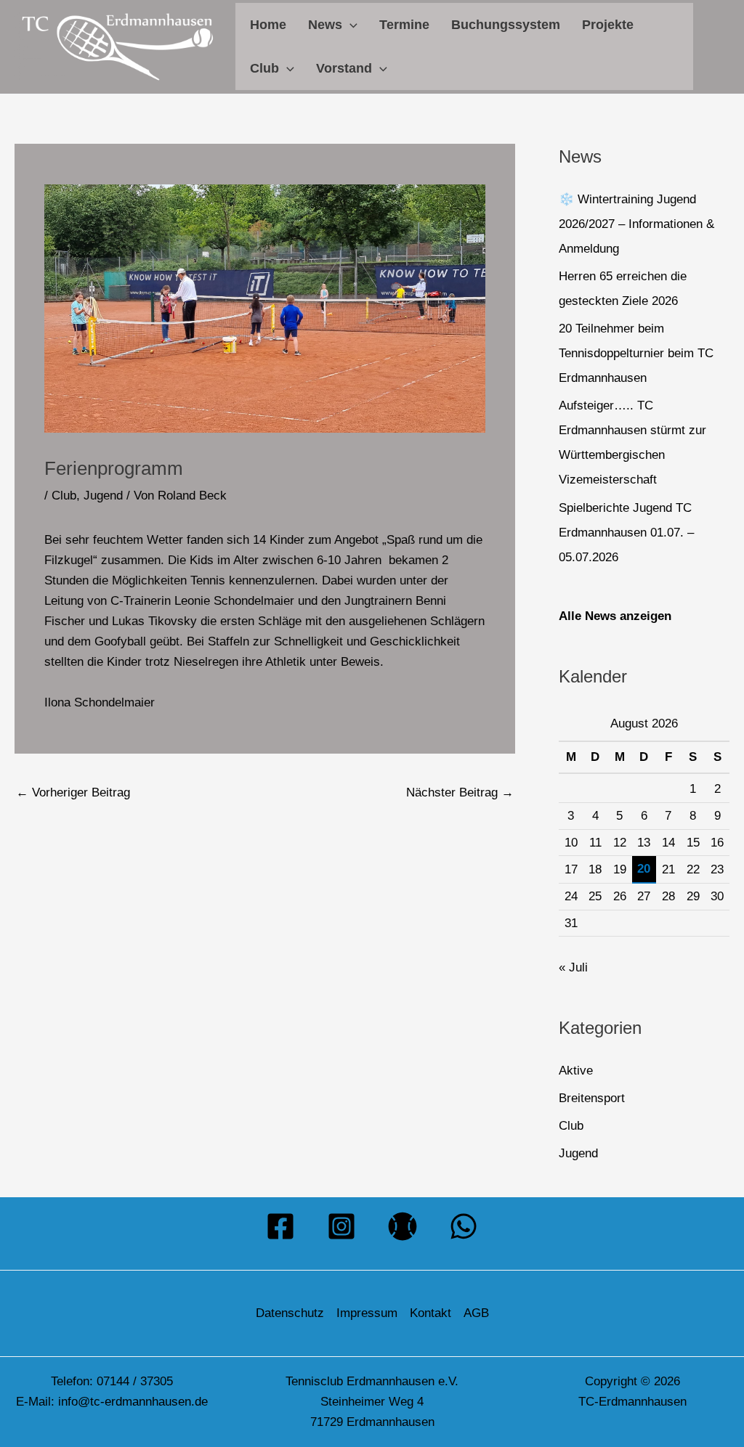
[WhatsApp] (463, 1226)
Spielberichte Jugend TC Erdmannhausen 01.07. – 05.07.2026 (626, 532)
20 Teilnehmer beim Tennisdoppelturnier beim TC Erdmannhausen (636, 353)
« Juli (573, 967)
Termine (404, 24)
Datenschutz (290, 1313)
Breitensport (592, 1098)
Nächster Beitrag (460, 792)
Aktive (576, 1070)
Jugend (103, 495)
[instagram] (341, 1226)
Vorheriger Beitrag (73, 792)
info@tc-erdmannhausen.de (133, 1402)
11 (595, 842)
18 (595, 869)
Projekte (608, 24)
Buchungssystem (505, 24)
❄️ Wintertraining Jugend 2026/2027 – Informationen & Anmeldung (636, 224)
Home (268, 24)
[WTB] (402, 1226)
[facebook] (280, 1226)
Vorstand (344, 68)
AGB (476, 1313)
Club (264, 68)
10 (571, 842)
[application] (349, 25)
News (325, 24)
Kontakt (430, 1313)
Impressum (366, 1313)
